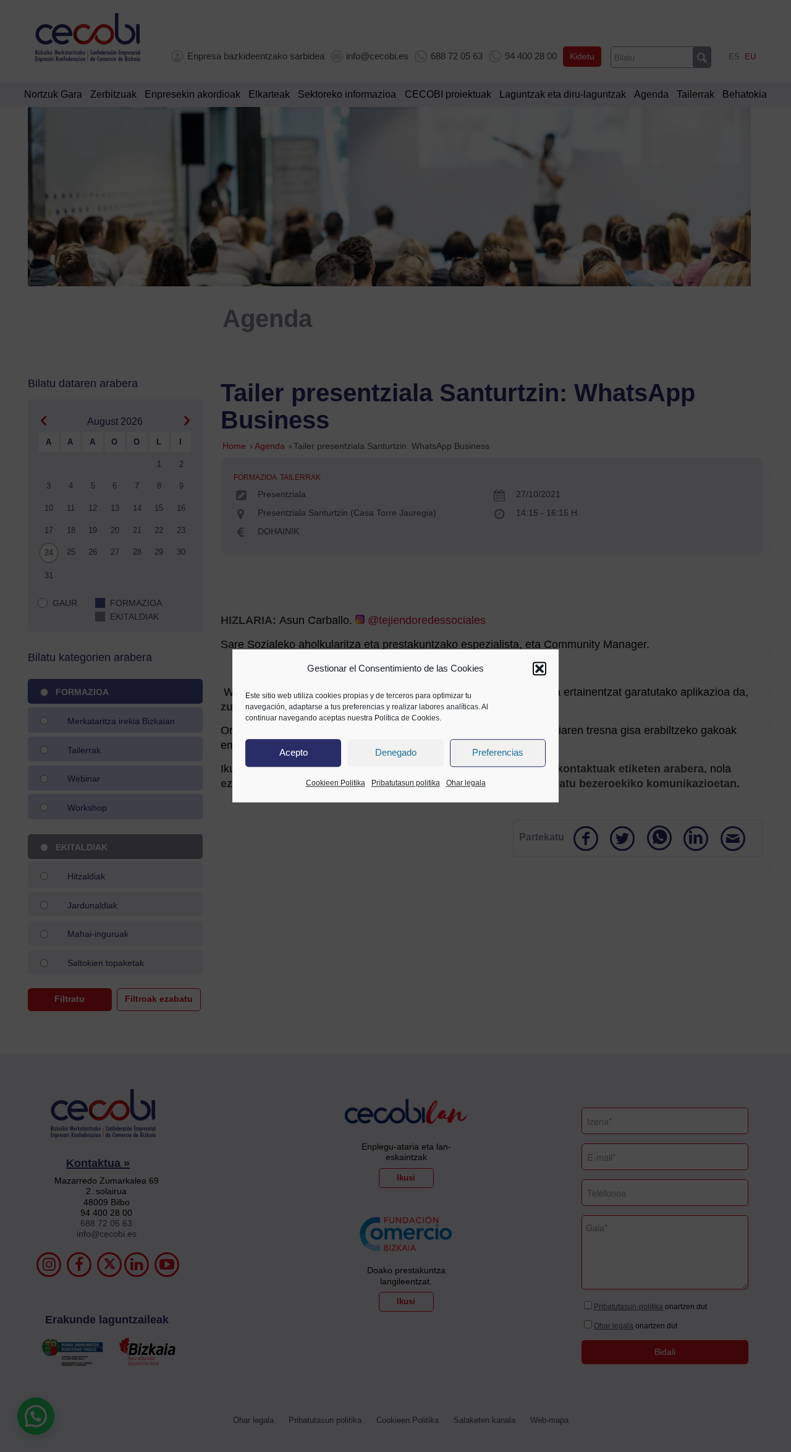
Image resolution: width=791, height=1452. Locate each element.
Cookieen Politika (335, 783)
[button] (539, 668)
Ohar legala (466, 783)
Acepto (293, 753)
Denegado (396, 753)
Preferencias (497, 753)
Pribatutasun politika (405, 783)
